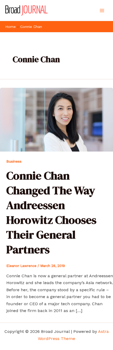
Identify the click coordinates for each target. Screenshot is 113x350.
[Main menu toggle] (102, 10)
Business (14, 161)
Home (10, 27)
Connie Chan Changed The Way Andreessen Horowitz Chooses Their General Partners (51, 212)
